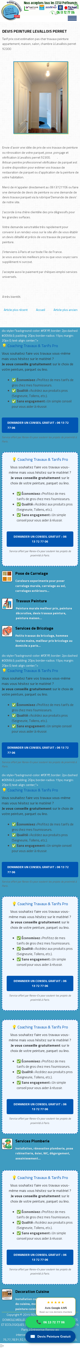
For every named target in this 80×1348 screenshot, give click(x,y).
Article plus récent (16, 309)
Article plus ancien (66, 309)
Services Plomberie (32, 1141)
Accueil (40, 309)
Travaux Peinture (31, 601)
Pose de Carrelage (31, 573)
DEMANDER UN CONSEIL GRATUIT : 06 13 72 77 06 (38, 425)
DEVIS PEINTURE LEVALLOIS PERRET (34, 31)
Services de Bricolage (34, 628)
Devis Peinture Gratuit (50, 1336)
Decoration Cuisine (32, 1291)
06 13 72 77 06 (50, 1322)
